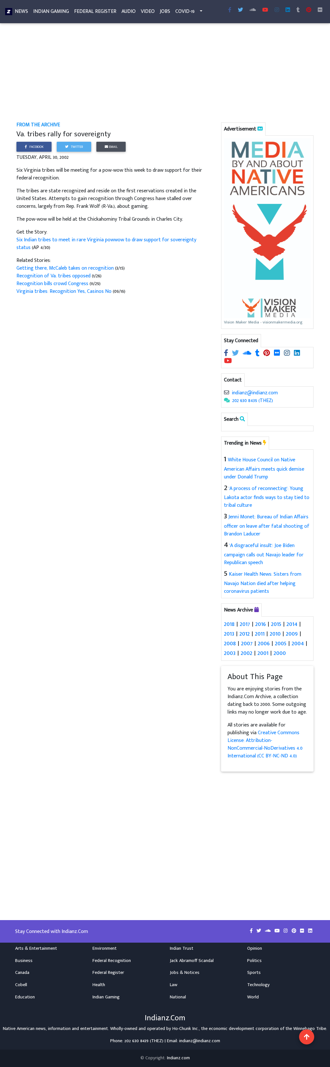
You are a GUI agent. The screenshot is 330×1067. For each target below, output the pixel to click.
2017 (245, 624)
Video (148, 11)
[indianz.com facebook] (230, 10)
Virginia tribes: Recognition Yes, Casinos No (64, 291)
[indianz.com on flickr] (320, 10)
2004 (298, 643)
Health (98, 985)
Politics (254, 961)
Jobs (165, 11)
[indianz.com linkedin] (288, 10)
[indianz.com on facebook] (226, 353)
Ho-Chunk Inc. (185, 1029)
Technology (258, 985)
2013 (229, 633)
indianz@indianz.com (255, 393)
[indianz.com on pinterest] (267, 353)
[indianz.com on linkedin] (297, 353)
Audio (128, 11)
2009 (292, 633)
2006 (264, 643)
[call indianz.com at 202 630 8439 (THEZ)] (227, 400)
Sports (254, 972)
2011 (260, 633)
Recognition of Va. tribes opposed (53, 276)
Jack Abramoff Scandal (192, 961)
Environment (104, 948)
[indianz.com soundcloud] (252, 10)
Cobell (21, 985)
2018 (229, 624)
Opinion (254, 948)
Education (25, 997)
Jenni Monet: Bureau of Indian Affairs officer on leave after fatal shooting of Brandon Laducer (266, 525)
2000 (280, 653)
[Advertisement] (165, 73)
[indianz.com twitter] (240, 10)
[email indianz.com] (226, 393)
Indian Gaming (51, 11)
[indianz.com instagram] (277, 10)
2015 (276, 624)
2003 (230, 653)
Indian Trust (181, 948)
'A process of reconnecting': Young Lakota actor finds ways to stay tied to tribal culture (266, 497)
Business (24, 961)
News (21, 11)
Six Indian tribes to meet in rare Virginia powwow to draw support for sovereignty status (106, 244)
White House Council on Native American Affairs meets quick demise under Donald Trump (264, 468)
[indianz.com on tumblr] (298, 10)
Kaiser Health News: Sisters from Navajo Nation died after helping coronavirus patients (262, 583)
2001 (262, 653)
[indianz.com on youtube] (265, 10)
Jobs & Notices (184, 972)
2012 (244, 633)
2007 (247, 643)
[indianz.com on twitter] (236, 353)
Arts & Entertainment (36, 948)
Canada (22, 972)
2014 (291, 624)
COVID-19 (185, 11)
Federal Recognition (111, 961)
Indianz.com (178, 1058)
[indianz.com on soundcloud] (248, 353)
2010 (275, 633)
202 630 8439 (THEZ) (252, 400)
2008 (230, 643)
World (253, 997)
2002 (246, 653)
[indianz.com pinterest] (309, 10)
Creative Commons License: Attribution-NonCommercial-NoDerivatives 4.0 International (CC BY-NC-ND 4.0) (265, 744)
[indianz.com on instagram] (287, 353)
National (178, 997)
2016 (260, 624)
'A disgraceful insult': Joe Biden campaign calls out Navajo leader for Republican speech (264, 554)
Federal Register (95, 11)
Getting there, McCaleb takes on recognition (65, 268)
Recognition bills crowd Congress (52, 283)
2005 (280, 643)
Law (173, 985)
